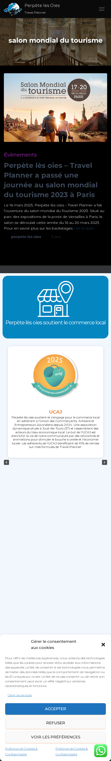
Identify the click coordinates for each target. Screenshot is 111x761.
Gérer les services (20, 695)
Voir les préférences (55, 737)
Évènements (20, 155)
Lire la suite (84, 228)
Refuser (55, 722)
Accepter (55, 708)
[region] (55, 462)
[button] (103, 644)
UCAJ (55, 412)
